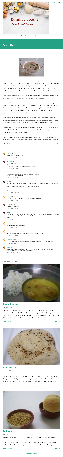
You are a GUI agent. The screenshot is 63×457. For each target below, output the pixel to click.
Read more (57, 321)
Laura (8, 231)
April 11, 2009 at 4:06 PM (12, 168)
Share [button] (57, 143)
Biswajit (9, 223)
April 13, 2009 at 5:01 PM (12, 208)
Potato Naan (10, 367)
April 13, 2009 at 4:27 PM (12, 200)
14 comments (10, 448)
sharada (9, 161)
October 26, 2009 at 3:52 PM (13, 252)
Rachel (8, 153)
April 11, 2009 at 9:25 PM (12, 177)
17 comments (10, 321)
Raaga (8, 247)
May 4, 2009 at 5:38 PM (12, 243)
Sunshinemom (10, 239)
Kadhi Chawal (10, 303)
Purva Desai (9, 204)
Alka (8, 172)
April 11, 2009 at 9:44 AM (12, 157)
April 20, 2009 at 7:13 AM (12, 235)
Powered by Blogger (32, 453)
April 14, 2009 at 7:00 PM (12, 219)
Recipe (8, 143)
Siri (7, 181)
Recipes (4, 35)
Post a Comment (7, 256)
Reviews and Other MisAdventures (23, 35)
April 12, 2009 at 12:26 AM (13, 192)
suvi (8, 212)
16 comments (10, 384)
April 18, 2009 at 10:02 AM (13, 227)
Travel (11, 35)
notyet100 (9, 196)
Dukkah (7, 431)
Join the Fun (37, 35)
